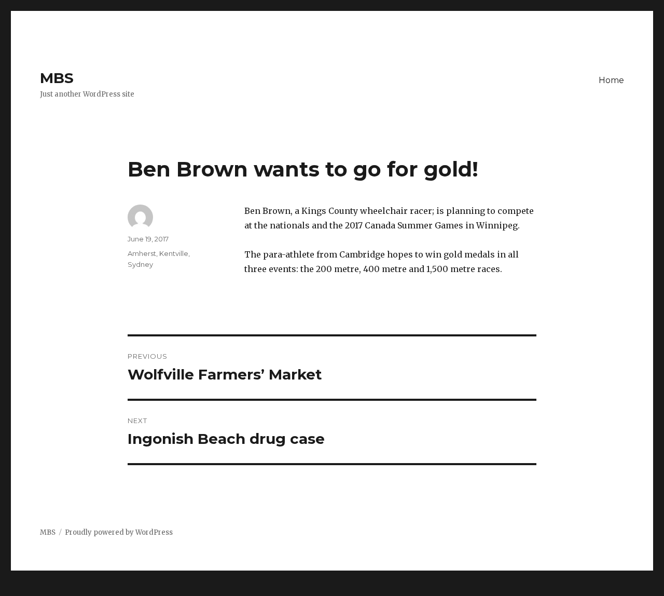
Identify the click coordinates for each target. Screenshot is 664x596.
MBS (57, 78)
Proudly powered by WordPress (119, 532)
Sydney (140, 264)
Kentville (173, 253)
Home (611, 80)
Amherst (142, 253)
